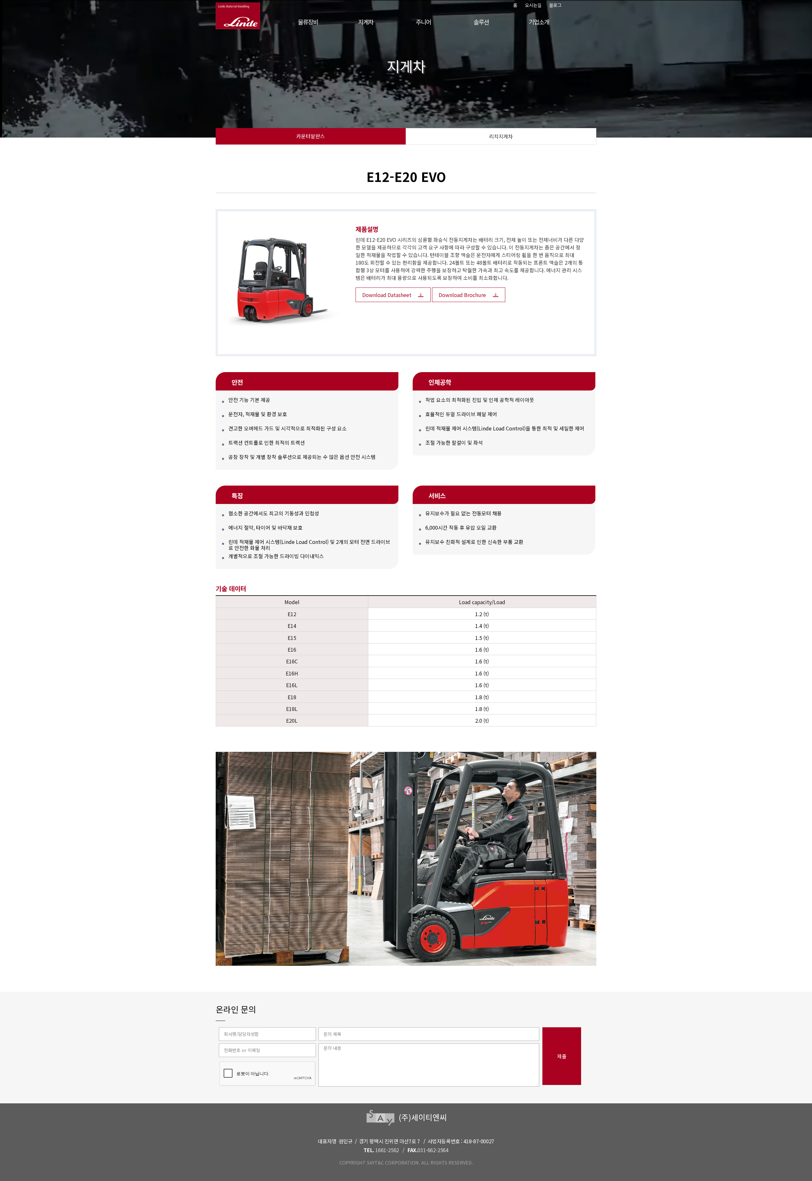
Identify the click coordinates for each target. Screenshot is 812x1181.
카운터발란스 (310, 136)
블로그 (555, 5)
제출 (561, 1056)
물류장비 (308, 21)
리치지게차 (501, 136)
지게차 (365, 21)
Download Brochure (462, 295)
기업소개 (539, 21)
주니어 (423, 21)
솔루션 (481, 21)
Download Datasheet (386, 295)
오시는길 (533, 5)
